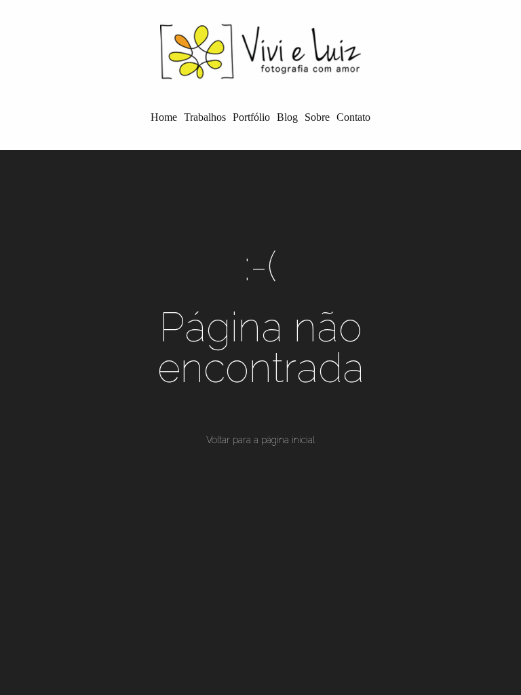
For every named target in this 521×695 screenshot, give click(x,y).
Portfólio (251, 117)
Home (164, 117)
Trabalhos (205, 117)
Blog (287, 117)
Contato (353, 117)
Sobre (317, 117)
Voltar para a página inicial (260, 440)
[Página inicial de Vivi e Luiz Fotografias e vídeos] (260, 50)
